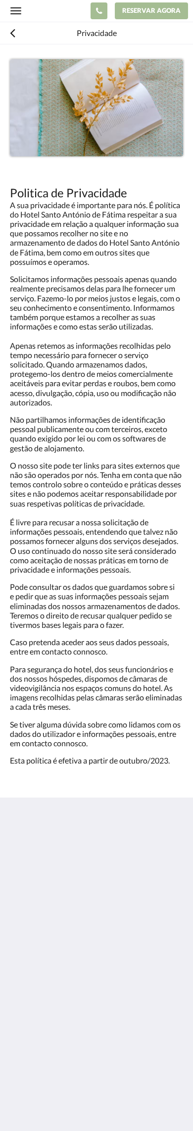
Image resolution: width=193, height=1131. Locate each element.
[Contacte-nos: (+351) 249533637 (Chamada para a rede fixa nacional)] (99, 10)
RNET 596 (27, 1015)
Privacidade (30, 1023)
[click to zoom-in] (96, 107)
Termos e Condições (44, 1032)
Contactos (28, 990)
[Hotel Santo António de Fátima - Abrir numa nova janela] (20, 944)
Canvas (64, 1104)
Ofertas (23, 998)
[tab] (96, 974)
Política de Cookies (42, 1040)
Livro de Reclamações (46, 1007)
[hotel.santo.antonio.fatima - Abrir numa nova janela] (47, 944)
